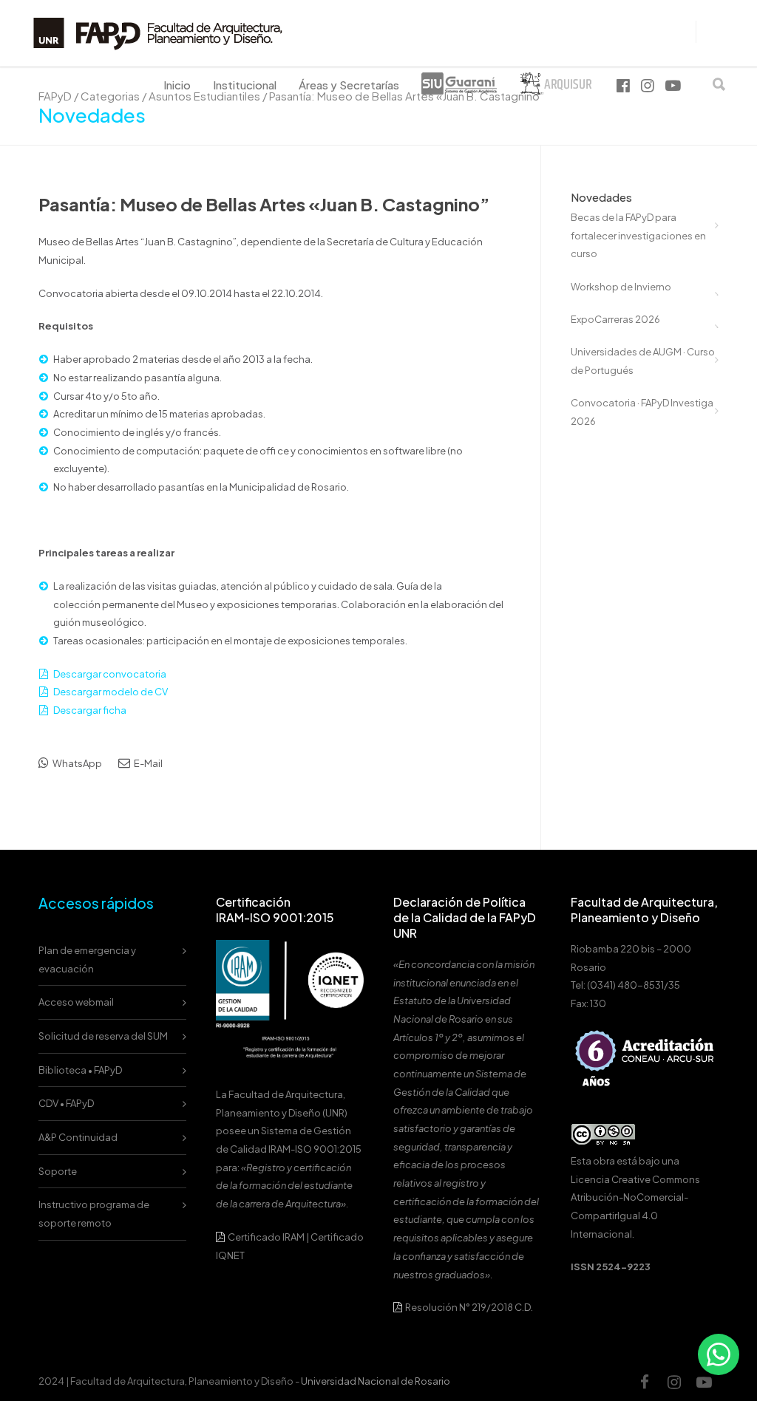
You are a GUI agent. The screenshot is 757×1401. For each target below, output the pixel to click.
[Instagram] (674, 1382)
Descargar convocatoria (109, 674)
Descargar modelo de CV (110, 692)
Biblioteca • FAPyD (80, 1070)
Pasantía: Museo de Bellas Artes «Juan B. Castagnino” (263, 204)
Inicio (177, 85)
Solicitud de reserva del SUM (103, 1036)
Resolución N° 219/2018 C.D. (468, 1307)
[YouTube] (704, 1382)
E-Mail (147, 763)
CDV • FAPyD (66, 1103)
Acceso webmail (76, 1002)
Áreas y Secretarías (349, 85)
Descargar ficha (89, 710)
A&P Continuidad (78, 1137)
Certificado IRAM (266, 1237)
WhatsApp (76, 763)
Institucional (244, 85)
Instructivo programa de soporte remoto (93, 1214)
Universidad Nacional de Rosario (375, 1381)
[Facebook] (644, 1382)
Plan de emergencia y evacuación (87, 959)
